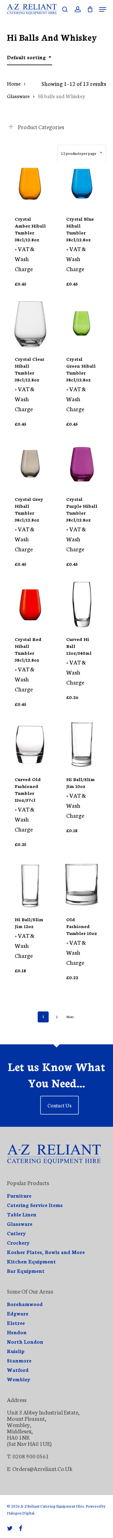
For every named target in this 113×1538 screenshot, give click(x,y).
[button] (102, 9)
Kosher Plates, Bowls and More (46, 1251)
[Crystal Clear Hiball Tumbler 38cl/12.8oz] (30, 324)
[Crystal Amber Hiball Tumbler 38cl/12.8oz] (30, 183)
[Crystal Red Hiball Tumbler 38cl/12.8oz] (30, 604)
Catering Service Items (35, 1204)
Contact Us (59, 1105)
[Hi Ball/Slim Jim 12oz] (30, 884)
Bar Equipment (26, 1270)
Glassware (18, 95)
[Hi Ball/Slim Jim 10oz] (81, 744)
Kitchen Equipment (31, 1261)
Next (70, 1016)
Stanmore (19, 1360)
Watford (18, 1369)
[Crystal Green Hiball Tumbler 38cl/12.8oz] (81, 324)
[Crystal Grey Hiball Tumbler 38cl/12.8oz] (30, 464)
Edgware (17, 1313)
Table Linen (21, 1214)
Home (14, 83)
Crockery (18, 1242)
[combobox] (29, 57)
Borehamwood (25, 1303)
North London (25, 1341)
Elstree (16, 1322)
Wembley (18, 1379)
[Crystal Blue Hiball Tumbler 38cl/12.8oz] (81, 183)
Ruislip (15, 1350)
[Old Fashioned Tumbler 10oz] (81, 884)
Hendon (17, 1332)
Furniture (19, 1195)
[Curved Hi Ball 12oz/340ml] (81, 604)
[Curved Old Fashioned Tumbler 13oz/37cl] (30, 744)
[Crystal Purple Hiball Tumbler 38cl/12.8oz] (81, 464)
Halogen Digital (20, 1512)
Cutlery (16, 1233)
